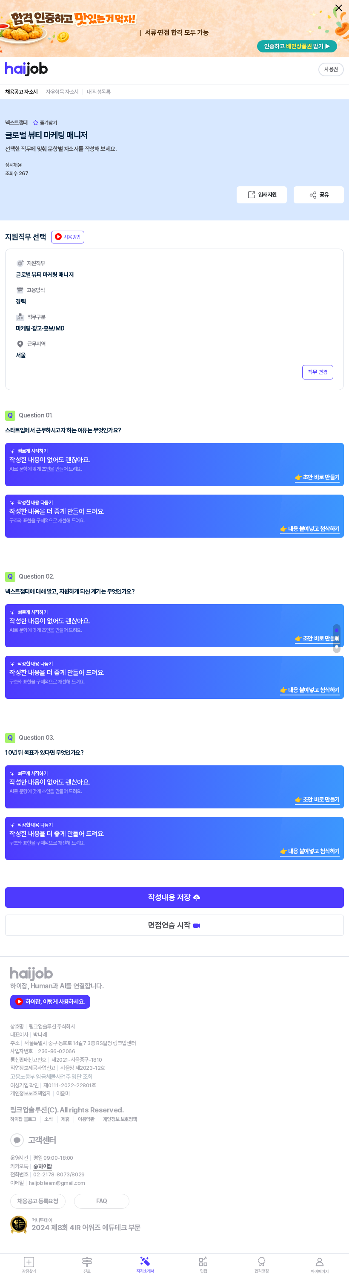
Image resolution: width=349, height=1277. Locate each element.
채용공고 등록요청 (37, 1201)
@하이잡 (42, 1166)
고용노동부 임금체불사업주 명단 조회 (51, 1076)
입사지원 (267, 194)
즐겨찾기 (48, 123)
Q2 (336, 639)
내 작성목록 (99, 92)
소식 (48, 1119)
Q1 (336, 630)
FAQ (101, 1201)
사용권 (331, 69)
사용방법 (72, 237)
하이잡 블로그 (23, 1119)
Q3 (336, 647)
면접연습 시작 (170, 925)
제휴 (65, 1119)
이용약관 (86, 1119)
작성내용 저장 (170, 897)
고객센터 (42, 1140)
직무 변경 (318, 372)
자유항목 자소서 (62, 92)
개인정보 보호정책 (120, 1119)
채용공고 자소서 (21, 92)
